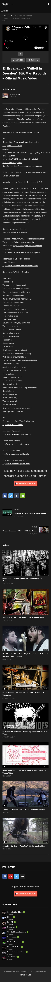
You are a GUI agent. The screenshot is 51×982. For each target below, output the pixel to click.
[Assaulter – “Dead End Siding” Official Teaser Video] (25, 602)
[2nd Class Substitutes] (4, 953)
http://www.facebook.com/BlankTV (16, 434)
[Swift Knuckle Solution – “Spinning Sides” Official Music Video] (25, 716)
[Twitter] (16, 876)
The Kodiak (12, 957)
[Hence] (4, 918)
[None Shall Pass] (4, 948)
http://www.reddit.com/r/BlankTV (15, 454)
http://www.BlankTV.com (12, 109)
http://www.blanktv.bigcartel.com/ (16, 464)
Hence (9, 917)
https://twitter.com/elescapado (21, 242)
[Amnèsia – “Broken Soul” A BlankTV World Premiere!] (25, 794)
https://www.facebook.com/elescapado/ (28, 239)
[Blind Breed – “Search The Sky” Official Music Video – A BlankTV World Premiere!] (25, 638)
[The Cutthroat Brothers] (4, 933)
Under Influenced (14, 942)
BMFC (12, 16)
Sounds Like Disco (15, 912)
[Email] (22, 876)
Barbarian (11, 927)
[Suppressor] (4, 938)
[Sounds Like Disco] (4, 913)
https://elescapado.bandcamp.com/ (27, 166)
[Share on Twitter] (10, 495)
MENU (5, 11)
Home (4, 16)
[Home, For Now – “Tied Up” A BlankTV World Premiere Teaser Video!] (25, 755)
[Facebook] (4, 876)
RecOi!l (10, 922)
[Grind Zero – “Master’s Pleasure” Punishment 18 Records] (25, 563)
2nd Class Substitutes (16, 952)
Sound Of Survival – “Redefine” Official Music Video (23, 846)
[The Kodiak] (4, 958)
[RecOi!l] (4, 923)
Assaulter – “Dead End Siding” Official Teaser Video (23, 617)
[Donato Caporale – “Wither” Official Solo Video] (25, 530)
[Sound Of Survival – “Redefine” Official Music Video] (25, 831)
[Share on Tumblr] (16, 495)
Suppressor (12, 937)
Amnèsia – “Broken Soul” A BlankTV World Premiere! (23, 809)
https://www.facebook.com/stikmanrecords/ (20, 266)
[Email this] (22, 495)
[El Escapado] (5, 96)
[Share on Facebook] (4, 495)
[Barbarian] (4, 928)
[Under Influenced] (4, 943)
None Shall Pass (14, 947)
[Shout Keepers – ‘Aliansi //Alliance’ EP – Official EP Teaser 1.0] (25, 677)
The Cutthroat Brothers (16, 932)
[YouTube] (10, 876)
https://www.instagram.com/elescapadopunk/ (21, 252)
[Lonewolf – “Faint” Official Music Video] (25, 513)
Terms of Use (25, 975)
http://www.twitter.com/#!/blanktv (15, 444)
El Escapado (15, 94)
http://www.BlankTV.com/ (12, 425)
